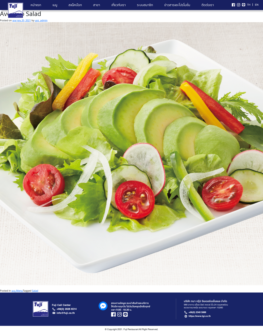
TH (248, 5)
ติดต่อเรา (208, 5)
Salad (35, 290)
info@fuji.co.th (66, 313)
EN (256, 5)
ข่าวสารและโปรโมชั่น (177, 5)
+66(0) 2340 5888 (197, 312)
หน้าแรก (36, 5)
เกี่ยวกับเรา (118, 5)
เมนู (55, 5)
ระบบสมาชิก (145, 5)
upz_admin (41, 20)
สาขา (96, 5)
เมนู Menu (17, 290)
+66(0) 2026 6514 (67, 309)
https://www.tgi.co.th (200, 316)
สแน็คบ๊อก (75, 5)
